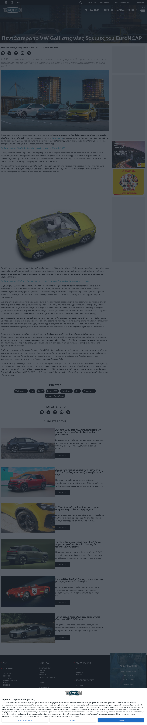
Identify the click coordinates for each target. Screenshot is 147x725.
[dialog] (73, 706)
